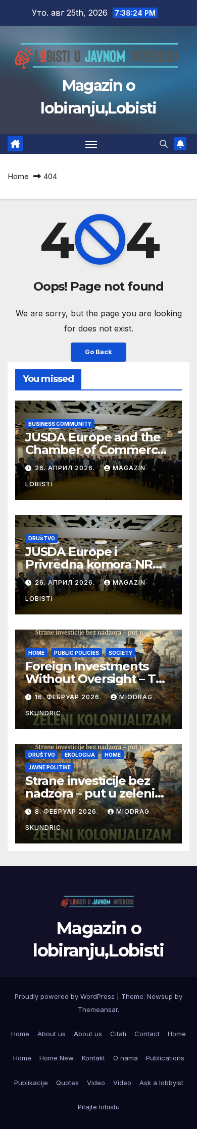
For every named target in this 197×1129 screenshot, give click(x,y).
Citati (118, 1034)
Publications (165, 1058)
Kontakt (93, 1058)
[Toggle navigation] (91, 144)
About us (51, 1034)
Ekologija (80, 755)
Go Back (98, 352)
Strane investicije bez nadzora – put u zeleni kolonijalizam (90, 793)
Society (120, 653)
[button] (164, 144)
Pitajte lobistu (99, 1107)
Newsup (160, 996)
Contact (147, 1034)
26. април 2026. (66, 468)
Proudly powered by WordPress (66, 996)
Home (18, 176)
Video (96, 1083)
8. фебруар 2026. (68, 811)
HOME (36, 653)
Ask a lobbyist (161, 1083)
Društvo (41, 538)
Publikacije (31, 1083)
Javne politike (49, 767)
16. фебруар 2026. (69, 697)
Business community (59, 424)
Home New (56, 1058)
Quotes (67, 1083)
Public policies (76, 653)
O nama (125, 1058)
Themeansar (98, 1009)
